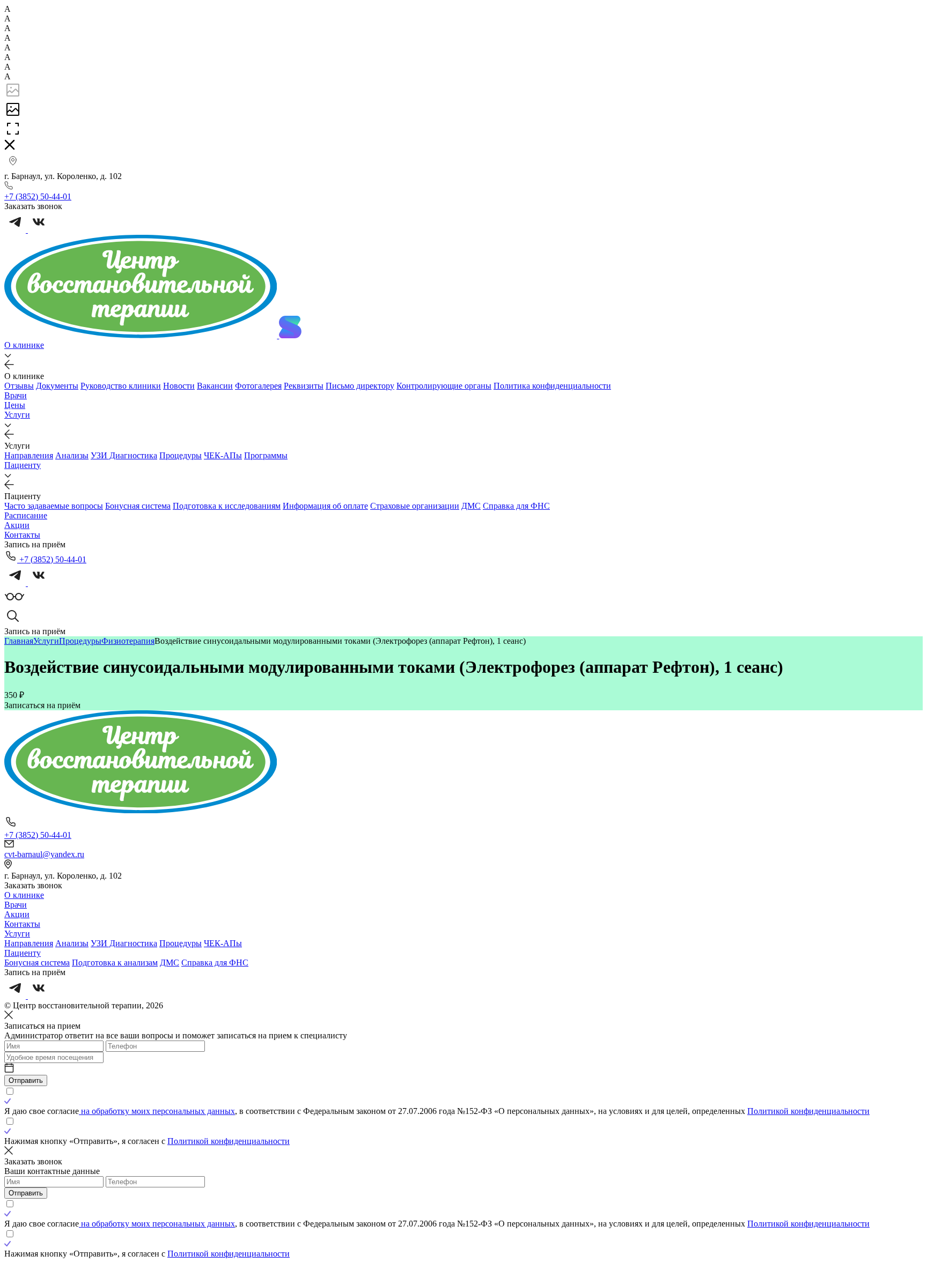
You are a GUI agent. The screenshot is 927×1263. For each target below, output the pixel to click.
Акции (17, 525)
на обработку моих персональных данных (157, 1111)
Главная (18, 640)
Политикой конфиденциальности (808, 1111)
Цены (14, 405)
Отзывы (19, 385)
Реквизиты (303, 385)
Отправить (26, 1080)
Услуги (17, 414)
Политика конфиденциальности (552, 385)
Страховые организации (414, 505)
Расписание (25, 515)
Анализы (72, 455)
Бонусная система (138, 505)
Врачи (15, 395)
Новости (179, 385)
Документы (57, 385)
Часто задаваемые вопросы (53, 505)
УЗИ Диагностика (124, 455)
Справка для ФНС (516, 505)
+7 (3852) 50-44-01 (51, 559)
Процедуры (180, 455)
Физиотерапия (127, 640)
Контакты (22, 534)
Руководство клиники (120, 385)
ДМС (471, 505)
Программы (266, 455)
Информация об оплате (325, 505)
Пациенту (22, 465)
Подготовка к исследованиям (227, 505)
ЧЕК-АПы (223, 455)
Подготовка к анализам (115, 962)
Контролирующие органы (443, 385)
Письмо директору (360, 385)
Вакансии (215, 385)
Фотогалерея (258, 385)
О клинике (24, 345)
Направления (28, 455)
